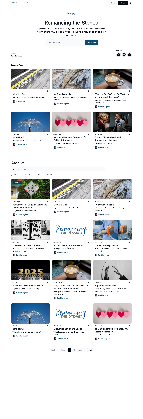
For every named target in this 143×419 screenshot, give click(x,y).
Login (113, 3)
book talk (15, 174)
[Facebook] (124, 54)
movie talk (49, 174)
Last (90, 350)
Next (80, 350)
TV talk (39, 174)
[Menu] (130, 2)
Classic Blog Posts (28, 174)
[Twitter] (118, 54)
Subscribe (123, 3)
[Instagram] (129, 54)
